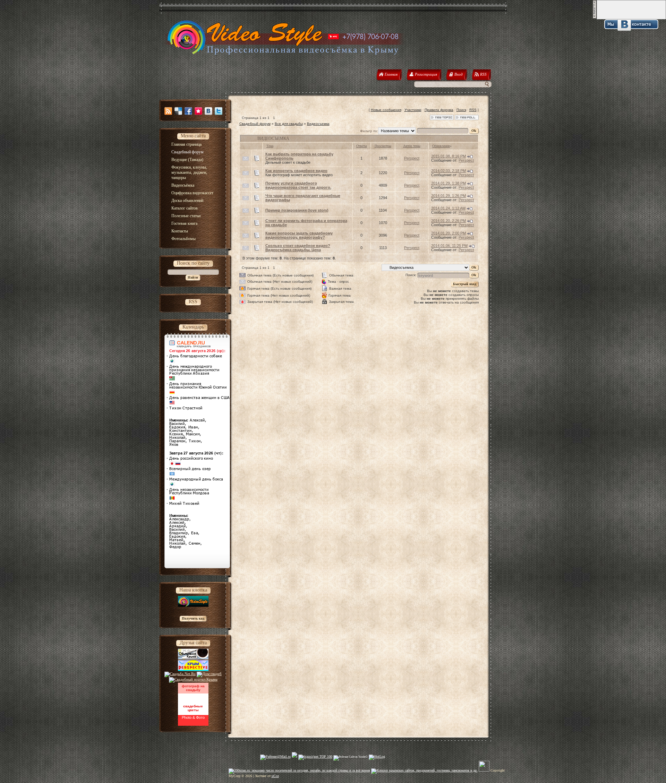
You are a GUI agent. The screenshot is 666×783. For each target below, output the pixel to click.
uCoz (275, 776)
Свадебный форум (255, 124)
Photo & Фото (193, 717)
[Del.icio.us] (178, 111)
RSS (473, 110)
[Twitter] (218, 111)
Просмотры (383, 146)
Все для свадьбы (289, 124)
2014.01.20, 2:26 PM (448, 221)
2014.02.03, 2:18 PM (448, 171)
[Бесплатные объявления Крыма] (193, 658)
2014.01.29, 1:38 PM (448, 183)
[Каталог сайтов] (484, 770)
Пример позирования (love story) (296, 210)
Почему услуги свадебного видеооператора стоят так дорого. (298, 185)
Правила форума (439, 110)
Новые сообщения (386, 110)
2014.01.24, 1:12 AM (448, 208)
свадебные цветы (193, 708)
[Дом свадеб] (209, 674)
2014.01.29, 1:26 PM (448, 196)
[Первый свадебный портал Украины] (193, 679)
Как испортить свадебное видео (296, 171)
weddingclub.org (193, 696)
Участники (412, 110)
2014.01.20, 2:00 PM (448, 233)
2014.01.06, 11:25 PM (449, 246)
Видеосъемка (318, 124)
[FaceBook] (188, 111)
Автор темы (411, 146)
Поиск (461, 110)
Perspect (411, 158)
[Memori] (198, 111)
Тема (269, 146)
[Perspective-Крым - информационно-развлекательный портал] (193, 669)
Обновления (441, 146)
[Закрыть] (594, 17)
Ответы (361, 146)
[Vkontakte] (208, 111)
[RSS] (168, 111)
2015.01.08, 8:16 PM (448, 156)
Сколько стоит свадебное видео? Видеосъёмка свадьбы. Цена (297, 248)
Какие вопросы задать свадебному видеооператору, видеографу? (299, 235)
